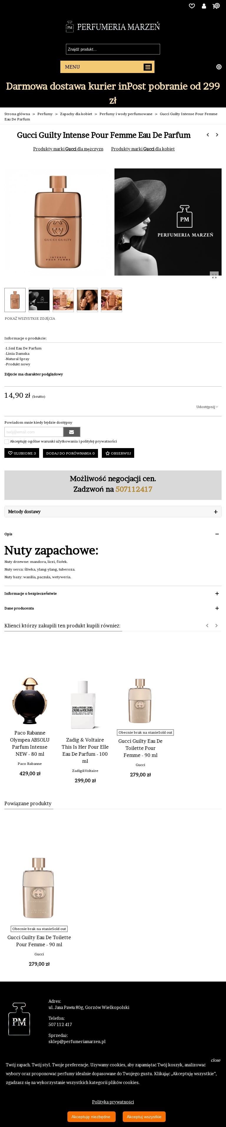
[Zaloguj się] (204, 5)
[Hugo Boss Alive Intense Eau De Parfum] (217, 134)
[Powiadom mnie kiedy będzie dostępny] (71, 432)
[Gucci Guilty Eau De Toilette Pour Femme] (140, 701)
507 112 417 (60, 1024)
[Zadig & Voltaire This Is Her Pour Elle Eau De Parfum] (85, 705)
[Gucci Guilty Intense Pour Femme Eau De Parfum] (214, 275)
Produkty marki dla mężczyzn (68, 148)
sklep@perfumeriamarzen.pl (77, 1041)
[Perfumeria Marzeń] (113, 26)
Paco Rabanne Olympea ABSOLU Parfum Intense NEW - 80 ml (29, 743)
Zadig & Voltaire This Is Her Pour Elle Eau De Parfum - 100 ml (85, 750)
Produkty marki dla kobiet (143, 148)
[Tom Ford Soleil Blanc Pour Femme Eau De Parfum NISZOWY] (207, 134)
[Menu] (107, 67)
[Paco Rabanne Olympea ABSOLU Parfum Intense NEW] (29, 701)
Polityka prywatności (113, 1101)
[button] (207, 625)
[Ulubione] (191, 5)
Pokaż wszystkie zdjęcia (30, 318)
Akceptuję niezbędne (92, 1116)
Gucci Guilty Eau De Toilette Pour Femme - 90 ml (140, 748)
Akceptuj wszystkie (144, 1116)
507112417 (134, 489)
